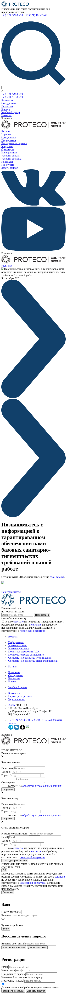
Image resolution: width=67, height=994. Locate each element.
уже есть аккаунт (37, 947)
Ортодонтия (8, 137)
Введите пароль (10, 915)
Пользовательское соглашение (26, 654)
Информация (9, 152)
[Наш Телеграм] (10, 728)
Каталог (6, 131)
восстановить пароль (14, 947)
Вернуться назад (11, 591)
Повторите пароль (12, 980)
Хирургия (7, 146)
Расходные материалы (14, 143)
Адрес (11, 705)
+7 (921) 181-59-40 (36, 15)
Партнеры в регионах (21, 696)
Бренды (5, 109)
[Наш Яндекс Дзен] (22, 728)
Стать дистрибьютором (15, 860)
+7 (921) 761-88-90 (12, 97)
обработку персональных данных (42, 785)
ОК (4, 870)
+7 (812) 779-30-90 (12, 15)
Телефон (6, 771)
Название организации (14, 833)
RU (10, 265)
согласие (18, 621)
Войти (6, 928)
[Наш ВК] (16, 728)
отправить (8, 789)
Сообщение (8, 782)
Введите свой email (12, 943)
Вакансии (7, 106)
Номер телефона (11, 911)
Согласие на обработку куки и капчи (30, 657)
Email (4, 837)
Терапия (6, 134)
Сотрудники (8, 103)
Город (4, 775)
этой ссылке (57, 576)
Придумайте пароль (13, 974)
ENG (4, 265)
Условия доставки (11, 158)
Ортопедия (7, 149)
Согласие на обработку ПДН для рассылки (33, 660)
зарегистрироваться (13, 991)
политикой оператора (32, 630)
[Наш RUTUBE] (28, 728)
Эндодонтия (8, 140)
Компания (7, 100)
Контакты (7, 161)
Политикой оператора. (33, 882)
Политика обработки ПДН (24, 651)
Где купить (7, 164)
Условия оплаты (10, 155)
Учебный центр (10, 112)
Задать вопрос (9, 167)
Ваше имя (7, 768)
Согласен (8, 892)
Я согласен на (33, 785)
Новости (6, 115)
